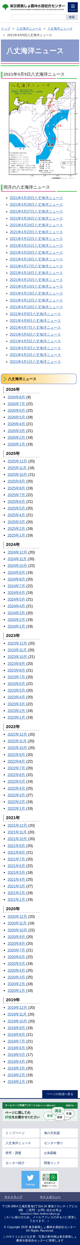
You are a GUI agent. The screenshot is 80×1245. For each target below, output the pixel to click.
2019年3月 (17, 1068)
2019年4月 (17, 1062)
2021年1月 (17, 899)
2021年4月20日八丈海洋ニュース (36, 252)
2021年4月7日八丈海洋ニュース (35, 327)
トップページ (15, 1133)
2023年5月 (17, 690)
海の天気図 (52, 1133)
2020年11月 (18, 923)
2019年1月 (17, 1082)
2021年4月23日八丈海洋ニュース (36, 232)
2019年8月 (17, 1035)
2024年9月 (17, 572)
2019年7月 (17, 1041)
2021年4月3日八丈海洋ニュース (35, 348)
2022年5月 (17, 781)
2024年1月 (17, 626)
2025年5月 (17, 508)
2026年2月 (17, 437)
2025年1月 (17, 535)
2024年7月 (17, 586)
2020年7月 (17, 950)
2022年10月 (18, 748)
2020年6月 (17, 957)
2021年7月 (17, 859)
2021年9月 (17, 846)
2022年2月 (17, 802)
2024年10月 (18, 566)
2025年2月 (17, 529)
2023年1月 (17, 717)
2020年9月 (17, 937)
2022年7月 (17, 768)
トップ (5, 28)
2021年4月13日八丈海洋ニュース (36, 293)
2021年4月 (17, 879)
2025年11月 (18, 468)
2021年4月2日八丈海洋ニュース (35, 355)
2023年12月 (18, 643)
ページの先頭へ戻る (60, 1094)
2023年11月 (18, 650)
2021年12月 (18, 825)
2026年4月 (17, 424)
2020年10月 (18, 930)
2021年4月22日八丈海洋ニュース (36, 239)
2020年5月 (17, 964)
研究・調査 (14, 1153)
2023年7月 (17, 677)
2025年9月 (17, 481)
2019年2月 (17, 1075)
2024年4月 (17, 606)
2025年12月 (18, 461)
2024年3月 (17, 613)
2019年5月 (17, 1055)
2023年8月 (17, 670)
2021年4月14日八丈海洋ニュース (36, 286)
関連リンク (52, 1163)
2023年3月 (17, 704)
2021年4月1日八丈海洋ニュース (35, 362)
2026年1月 (17, 444)
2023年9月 (17, 664)
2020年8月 (17, 943)
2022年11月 (18, 741)
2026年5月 (17, 417)
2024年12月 (18, 552)
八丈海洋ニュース (28, 28)
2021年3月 (17, 886)
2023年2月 (17, 711)
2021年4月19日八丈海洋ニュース (36, 259)
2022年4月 (17, 788)
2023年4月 (17, 697)
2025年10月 (18, 475)
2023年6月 (17, 684)
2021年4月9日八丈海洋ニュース (35, 314)
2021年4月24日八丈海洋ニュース (36, 225)
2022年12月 (18, 734)
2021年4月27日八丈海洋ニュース (36, 211)
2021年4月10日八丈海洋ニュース (36, 307)
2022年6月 (17, 775)
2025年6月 (17, 502)
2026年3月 (17, 431)
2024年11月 (18, 559)
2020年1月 (17, 991)
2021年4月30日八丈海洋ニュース (36, 198)
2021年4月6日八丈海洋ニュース (35, 334)
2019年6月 (17, 1048)
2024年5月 (17, 599)
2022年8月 (17, 761)
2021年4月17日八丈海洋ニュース (36, 266)
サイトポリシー (50, 1197)
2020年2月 (17, 984)
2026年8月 (17, 397)
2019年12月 (18, 1008)
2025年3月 (17, 522)
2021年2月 (17, 893)
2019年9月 (17, 1028)
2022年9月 (17, 755)
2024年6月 (17, 593)
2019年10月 (18, 1021)
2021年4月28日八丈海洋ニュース (36, 204)
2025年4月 (17, 515)
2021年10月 (18, 839)
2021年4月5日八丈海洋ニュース (35, 341)
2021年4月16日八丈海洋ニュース (36, 273)
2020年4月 (17, 970)
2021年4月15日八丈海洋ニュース (36, 280)
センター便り (53, 1143)
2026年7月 (17, 404)
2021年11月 (18, 832)
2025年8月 (17, 488)
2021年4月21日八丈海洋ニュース (36, 246)
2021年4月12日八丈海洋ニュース (36, 300)
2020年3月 (17, 977)
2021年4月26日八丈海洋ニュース (36, 218)
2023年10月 (18, 657)
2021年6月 (17, 866)
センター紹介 (15, 1163)
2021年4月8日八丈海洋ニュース (35, 321)
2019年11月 (18, 1014)
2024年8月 (17, 579)
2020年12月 (18, 916)
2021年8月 (17, 852)
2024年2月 (17, 620)
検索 (72, 17)
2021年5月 (17, 872)
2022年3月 (17, 795)
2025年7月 (17, 495)
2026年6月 (17, 410)
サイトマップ (13, 1197)
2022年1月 (17, 808)
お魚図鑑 (50, 1153)
